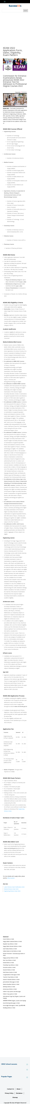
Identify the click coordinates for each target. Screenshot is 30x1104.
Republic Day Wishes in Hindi (10, 944)
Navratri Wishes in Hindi (9, 970)
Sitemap (15, 1097)
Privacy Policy (9, 1093)
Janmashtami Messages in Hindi (11, 982)
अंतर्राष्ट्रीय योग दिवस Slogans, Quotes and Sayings (14, 1000)
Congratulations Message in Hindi (11, 974)
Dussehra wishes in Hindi (9, 967)
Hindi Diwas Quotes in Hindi (10, 972)
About (18, 1089)
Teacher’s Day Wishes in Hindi (10, 977)
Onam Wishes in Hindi (8, 939)
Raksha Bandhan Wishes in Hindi (11, 984)
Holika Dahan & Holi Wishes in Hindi (12, 951)
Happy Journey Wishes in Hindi (10, 958)
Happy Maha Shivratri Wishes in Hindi (12, 946)
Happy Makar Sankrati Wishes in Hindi (12, 941)
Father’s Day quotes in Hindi (10, 994)
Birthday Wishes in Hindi (9, 986)
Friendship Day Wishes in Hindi (10, 965)
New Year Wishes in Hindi (9, 960)
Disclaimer (19, 1093)
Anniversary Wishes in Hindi (10, 989)
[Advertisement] (15, 28)
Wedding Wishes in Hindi (9, 1008)
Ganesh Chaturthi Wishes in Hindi (11, 979)
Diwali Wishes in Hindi (8, 962)
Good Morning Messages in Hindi (11, 1003)
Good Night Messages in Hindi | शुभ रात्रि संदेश (14, 1005)
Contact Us (10, 1089)
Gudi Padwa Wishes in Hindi (10, 948)
